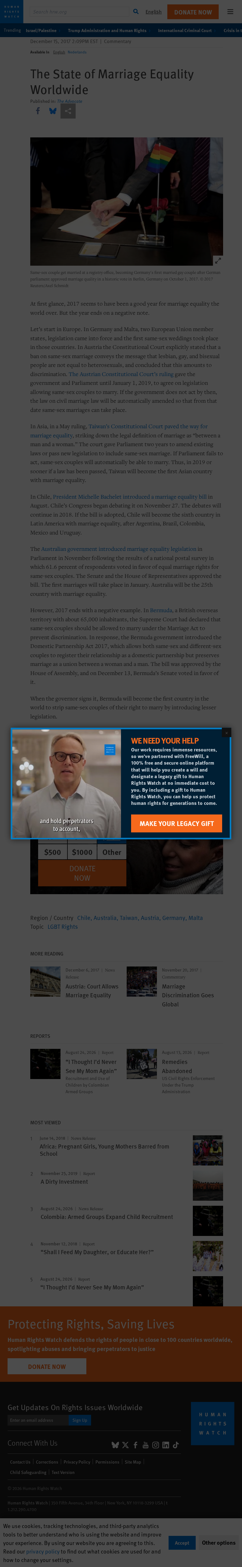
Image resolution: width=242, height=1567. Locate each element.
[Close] (226, 732)
